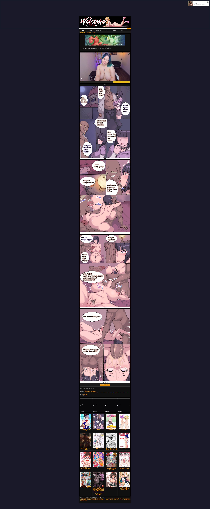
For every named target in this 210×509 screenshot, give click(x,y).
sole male (126, 392)
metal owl (85, 394)
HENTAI (122, 30)
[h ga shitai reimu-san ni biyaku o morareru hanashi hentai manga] (85, 459)
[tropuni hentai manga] (98, 459)
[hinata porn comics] (98, 421)
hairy (112, 392)
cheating (100, 392)
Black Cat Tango (124, 448)
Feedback (102, 497)
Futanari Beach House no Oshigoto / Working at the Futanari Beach (111, 468)
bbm (85, 392)
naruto (85, 390)
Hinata (94, 32)
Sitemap (81, 497)
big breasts (89, 392)
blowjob (96, 392)
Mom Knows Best (111, 429)
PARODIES (90, 30)
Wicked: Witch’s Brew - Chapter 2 (85, 449)
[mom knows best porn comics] (111, 421)
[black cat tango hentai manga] (124, 440)
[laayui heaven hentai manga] (124, 421)
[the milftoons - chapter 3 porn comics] (85, 479)
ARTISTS (114, 30)
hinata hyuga (93, 391)
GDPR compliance (96, 497)
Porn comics (89, 32)
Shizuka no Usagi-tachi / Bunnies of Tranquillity (124, 468)
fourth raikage (87, 391)
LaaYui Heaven (124, 429)
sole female (122, 392)
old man (117, 392)
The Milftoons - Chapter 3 (86, 487)
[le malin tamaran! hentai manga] (98, 440)
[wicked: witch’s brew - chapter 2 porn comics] (85, 440)
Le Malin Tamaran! (98, 448)
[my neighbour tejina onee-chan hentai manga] (85, 421)
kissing (114, 392)
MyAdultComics (82, 32)
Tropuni (98, 467)
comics (86, 395)
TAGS (106, 30)
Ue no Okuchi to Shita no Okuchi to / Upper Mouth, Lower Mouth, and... (124, 488)
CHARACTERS (98, 30)
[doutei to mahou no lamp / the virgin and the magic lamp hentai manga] (111, 440)
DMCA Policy (90, 497)
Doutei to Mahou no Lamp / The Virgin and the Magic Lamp (111, 449)
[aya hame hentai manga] (111, 479)
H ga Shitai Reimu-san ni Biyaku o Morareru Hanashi (86, 468)
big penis (93, 392)
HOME (83, 30)
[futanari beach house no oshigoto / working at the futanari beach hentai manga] (111, 459)
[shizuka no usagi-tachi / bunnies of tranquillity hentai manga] (124, 459)
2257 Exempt (85, 497)
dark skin (104, 392)
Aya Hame (111, 487)
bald (83, 392)
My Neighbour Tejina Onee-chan (86, 430)
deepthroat (108, 392)
